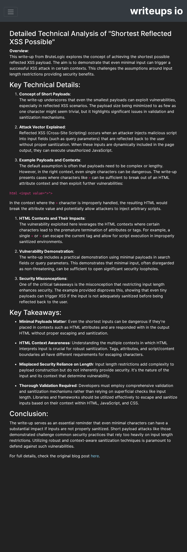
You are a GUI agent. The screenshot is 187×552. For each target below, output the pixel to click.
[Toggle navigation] (11, 12)
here (95, 455)
